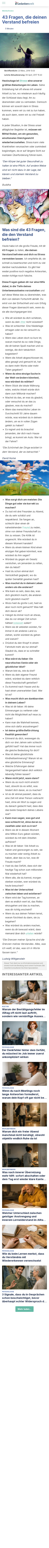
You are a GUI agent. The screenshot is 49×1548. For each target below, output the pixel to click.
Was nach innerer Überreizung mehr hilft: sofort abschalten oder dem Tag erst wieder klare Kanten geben (23, 1176)
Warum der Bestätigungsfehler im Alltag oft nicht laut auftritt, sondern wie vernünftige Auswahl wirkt (23, 1013)
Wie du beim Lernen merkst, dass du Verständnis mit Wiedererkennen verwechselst (23, 1257)
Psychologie (8, 1047)
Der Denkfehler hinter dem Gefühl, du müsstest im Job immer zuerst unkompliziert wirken (23, 1053)
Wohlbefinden (8, 11)
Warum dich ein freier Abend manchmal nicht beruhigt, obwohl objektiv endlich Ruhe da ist (23, 1135)
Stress (23, 80)
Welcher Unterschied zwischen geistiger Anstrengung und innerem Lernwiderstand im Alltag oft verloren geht (23, 1216)
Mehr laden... (24, 1309)
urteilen (30, 933)
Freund (26, 527)
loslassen (18, 623)
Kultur (5, 1007)
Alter (22, 322)
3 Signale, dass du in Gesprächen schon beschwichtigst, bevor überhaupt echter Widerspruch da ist (24, 1298)
